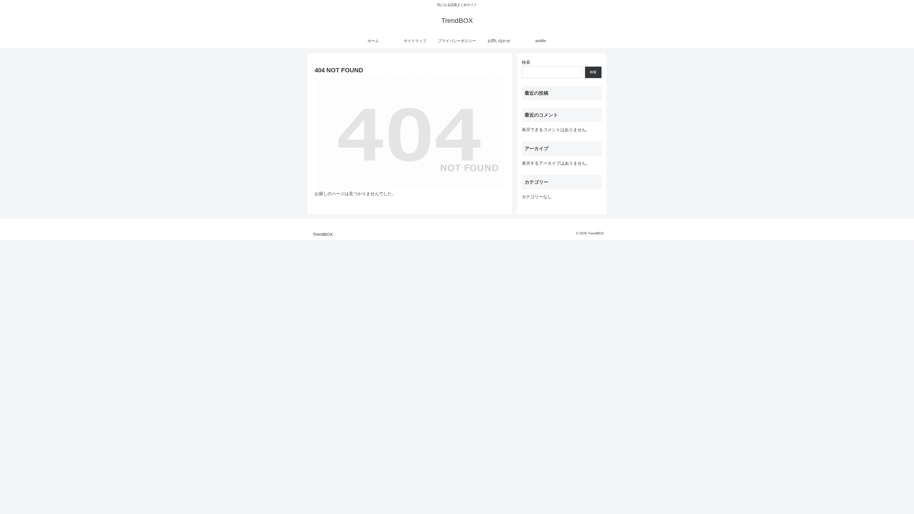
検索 (526, 62)
